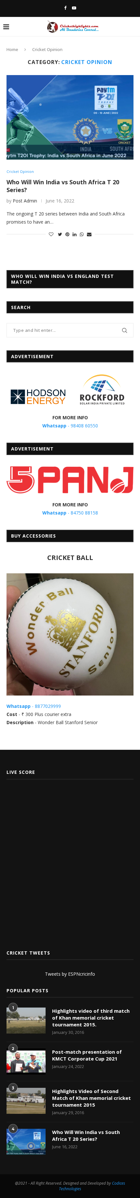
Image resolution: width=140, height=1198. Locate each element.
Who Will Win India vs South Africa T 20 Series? (86, 1135)
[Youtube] (74, 8)
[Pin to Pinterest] (67, 234)
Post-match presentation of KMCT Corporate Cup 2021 (87, 1055)
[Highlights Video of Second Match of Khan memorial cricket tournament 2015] (26, 1101)
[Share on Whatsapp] (82, 234)
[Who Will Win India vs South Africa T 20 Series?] (70, 117)
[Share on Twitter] (60, 234)
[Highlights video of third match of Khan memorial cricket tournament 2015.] (26, 1021)
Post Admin (25, 201)
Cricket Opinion (20, 171)
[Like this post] (51, 234)
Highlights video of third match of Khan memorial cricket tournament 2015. (91, 1018)
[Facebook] (65, 8)
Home (12, 49)
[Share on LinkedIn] (75, 234)
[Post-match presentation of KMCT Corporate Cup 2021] (26, 1061)
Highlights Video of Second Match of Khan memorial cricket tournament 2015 (91, 1098)
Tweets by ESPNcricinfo (70, 974)
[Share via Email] (89, 234)
